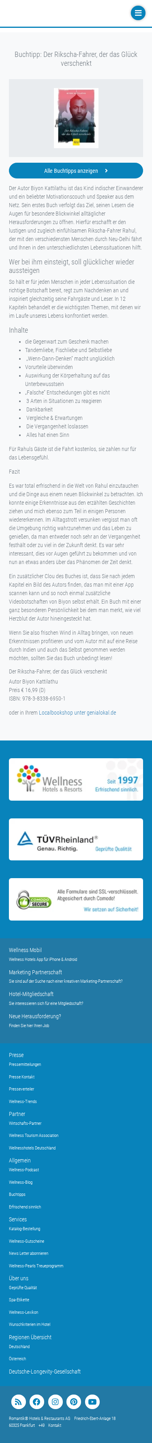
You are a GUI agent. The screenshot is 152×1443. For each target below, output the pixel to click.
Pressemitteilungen (25, 1064)
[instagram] (55, 1402)
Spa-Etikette (19, 1299)
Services (18, 1219)
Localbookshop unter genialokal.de (77, 712)
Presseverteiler (21, 1089)
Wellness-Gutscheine (26, 1241)
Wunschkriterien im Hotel (29, 1324)
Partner (17, 1114)
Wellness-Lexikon (23, 1312)
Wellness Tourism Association (33, 1135)
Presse (16, 1055)
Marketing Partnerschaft (35, 972)
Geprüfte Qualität (23, 1287)
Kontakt (54, 1425)
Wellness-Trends (23, 1101)
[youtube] (92, 1402)
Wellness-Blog (20, 1182)
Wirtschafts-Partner (25, 1123)
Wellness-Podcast (24, 1169)
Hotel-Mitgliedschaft (31, 994)
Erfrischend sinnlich (25, 1207)
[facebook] (36, 1402)
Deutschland (19, 1346)
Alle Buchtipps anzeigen (71, 171)
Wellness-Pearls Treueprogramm (36, 1266)
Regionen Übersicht (30, 1337)
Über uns (18, 1278)
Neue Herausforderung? (35, 1016)
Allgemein (20, 1160)
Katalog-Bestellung (24, 1228)
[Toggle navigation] (137, 13)
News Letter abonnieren (28, 1253)
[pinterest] (73, 1402)
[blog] (18, 1402)
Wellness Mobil (25, 950)
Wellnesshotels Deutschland (32, 1148)
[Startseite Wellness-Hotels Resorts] (57, 13)
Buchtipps (17, 1194)
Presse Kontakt (21, 1077)
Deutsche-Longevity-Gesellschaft (45, 1371)
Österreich (17, 1358)
